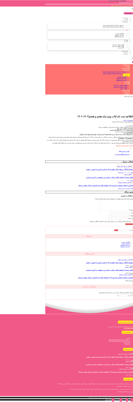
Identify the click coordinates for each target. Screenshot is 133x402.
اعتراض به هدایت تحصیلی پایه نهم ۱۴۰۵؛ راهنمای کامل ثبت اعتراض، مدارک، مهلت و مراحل (105, 277)
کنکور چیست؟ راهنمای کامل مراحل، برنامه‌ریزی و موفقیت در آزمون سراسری (109, 270)
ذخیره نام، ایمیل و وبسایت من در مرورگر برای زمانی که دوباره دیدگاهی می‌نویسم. (110, 221)
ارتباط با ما (127, 344)
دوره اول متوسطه (120, 145)
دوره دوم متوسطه (122, 172)
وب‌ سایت (130, 218)
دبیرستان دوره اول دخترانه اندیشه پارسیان (119, 339)
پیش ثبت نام (127, 342)
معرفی (128, 338)
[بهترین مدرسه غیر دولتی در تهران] (122, 8)
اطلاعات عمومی (129, 145)
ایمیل (131, 215)
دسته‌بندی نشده (126, 243)
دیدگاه (131, 210)
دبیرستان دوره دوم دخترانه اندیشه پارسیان (119, 341)
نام (132, 212)
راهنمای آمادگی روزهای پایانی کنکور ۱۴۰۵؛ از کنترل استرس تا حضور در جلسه (109, 262)
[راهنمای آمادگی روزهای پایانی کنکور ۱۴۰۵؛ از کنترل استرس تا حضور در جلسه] (125, 259)
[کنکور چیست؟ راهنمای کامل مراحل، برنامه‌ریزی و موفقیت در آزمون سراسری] (129, 267)
